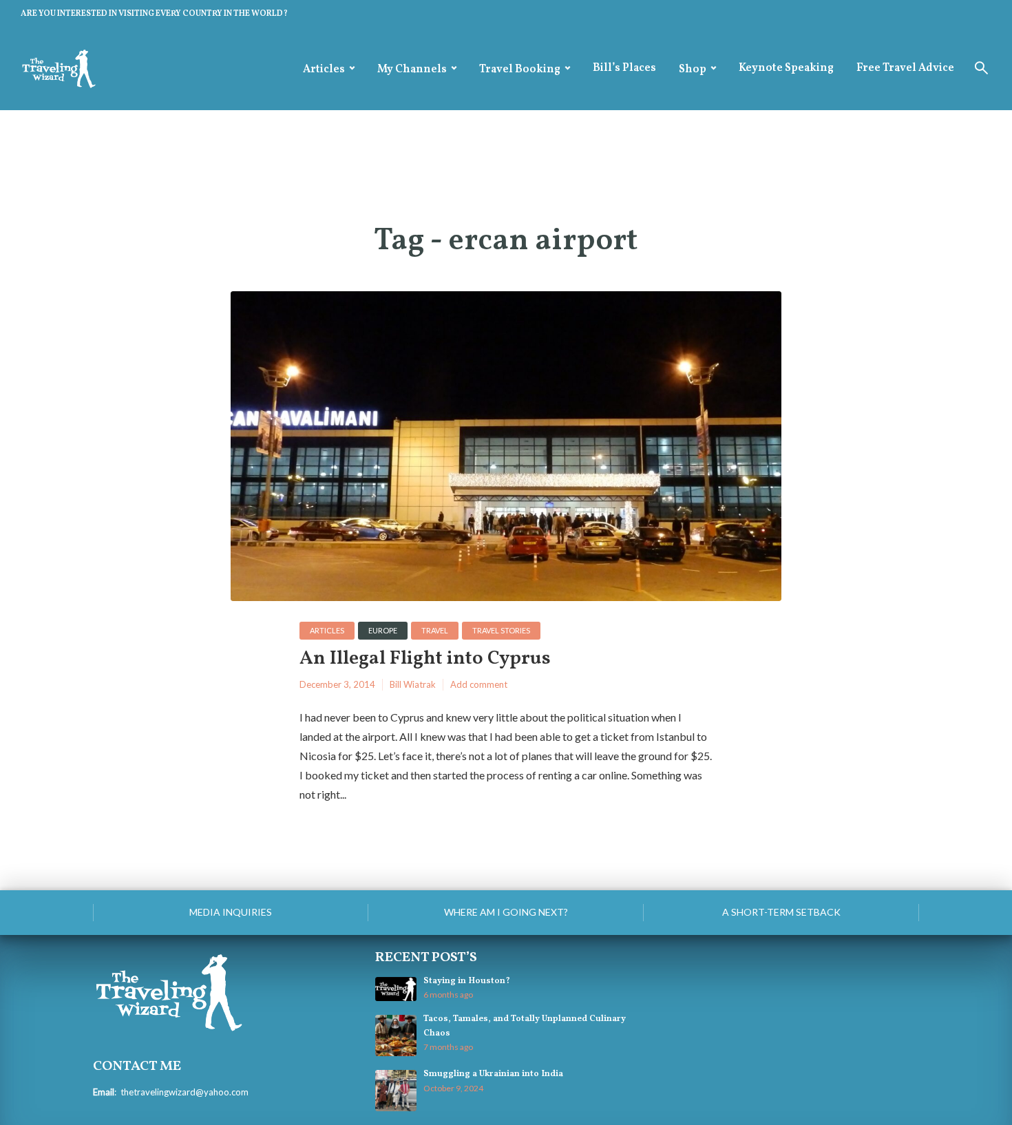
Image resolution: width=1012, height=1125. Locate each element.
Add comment (478, 684)
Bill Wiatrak (413, 684)
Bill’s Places (624, 68)
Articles (324, 69)
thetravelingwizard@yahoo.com (184, 1091)
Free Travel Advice (905, 68)
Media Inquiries (230, 912)
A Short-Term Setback (781, 912)
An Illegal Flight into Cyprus (425, 659)
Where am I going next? (506, 912)
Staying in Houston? (466, 981)
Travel (434, 630)
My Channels (412, 69)
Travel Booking (519, 69)
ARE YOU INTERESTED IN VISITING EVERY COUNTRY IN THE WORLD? (154, 13)
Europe (382, 630)
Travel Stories (501, 630)
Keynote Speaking (786, 68)
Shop (692, 69)
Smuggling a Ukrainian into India (493, 1074)
